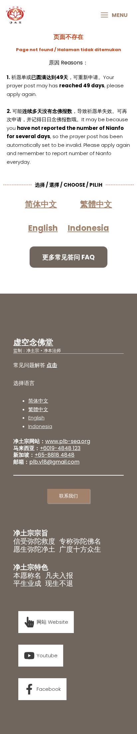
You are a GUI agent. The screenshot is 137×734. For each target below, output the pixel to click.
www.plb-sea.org (67, 441)
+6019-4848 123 (60, 448)
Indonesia (88, 228)
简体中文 (38, 400)
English (36, 417)
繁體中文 (38, 409)
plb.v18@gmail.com (54, 462)
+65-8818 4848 (54, 455)
